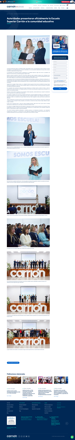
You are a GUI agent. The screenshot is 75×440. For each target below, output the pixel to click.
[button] (43, 8)
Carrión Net (35, 5)
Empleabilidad (44, 5)
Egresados (51, 5)
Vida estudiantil (56, 5)
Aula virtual (39, 5)
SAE (48, 5)
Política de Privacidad (60, 80)
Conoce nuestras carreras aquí (13, 362)
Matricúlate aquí (65, 1)
